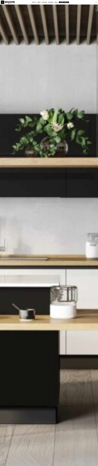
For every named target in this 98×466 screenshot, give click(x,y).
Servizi (38, 2)
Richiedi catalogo (64, 2)
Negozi (56, 2)
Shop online (44, 2)
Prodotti (34, 2)
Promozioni (50, 2)
